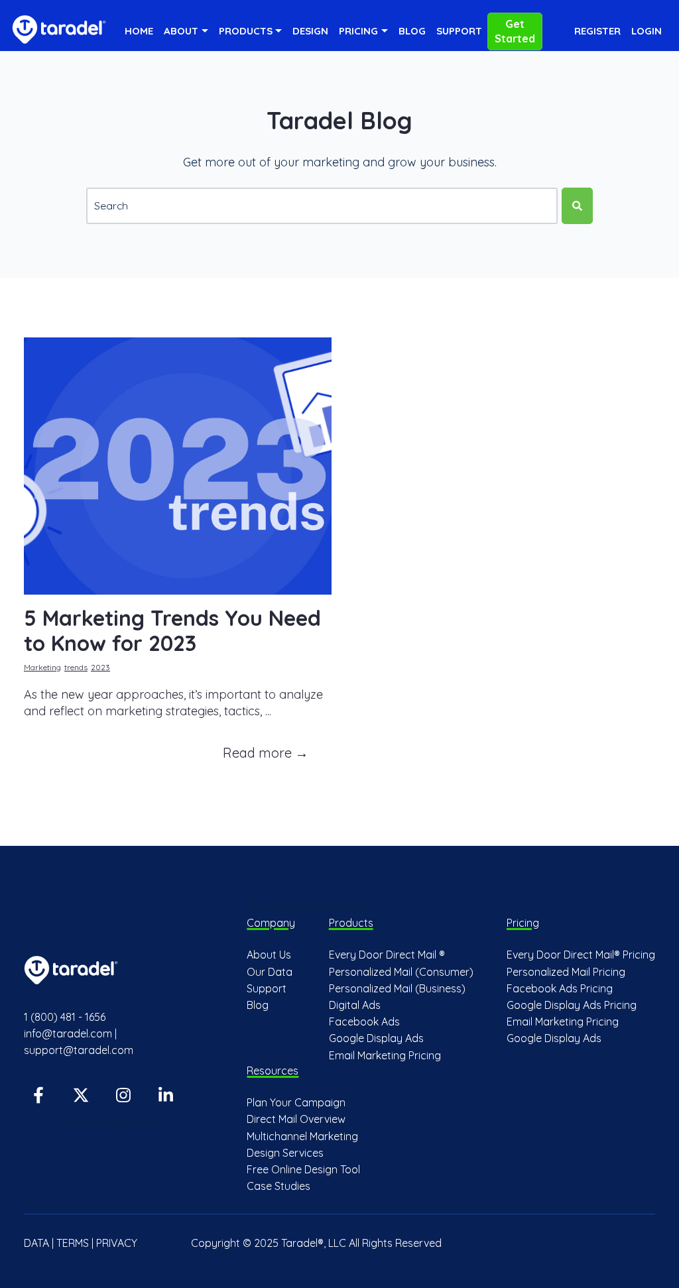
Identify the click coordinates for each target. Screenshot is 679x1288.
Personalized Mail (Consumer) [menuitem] (401, 971)
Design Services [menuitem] (285, 1152)
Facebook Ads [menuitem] (364, 1021)
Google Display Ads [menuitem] (376, 1038)
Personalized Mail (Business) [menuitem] (397, 988)
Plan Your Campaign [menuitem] (296, 1102)
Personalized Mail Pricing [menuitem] (566, 971)
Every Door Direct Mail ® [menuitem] (387, 954)
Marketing (42, 667)
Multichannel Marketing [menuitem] (302, 1136)
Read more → (265, 752)
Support (459, 31)
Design (310, 31)
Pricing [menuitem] (523, 922)
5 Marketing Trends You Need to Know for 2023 (172, 630)
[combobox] (322, 206)
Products (246, 31)
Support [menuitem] (266, 988)
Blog (412, 31)
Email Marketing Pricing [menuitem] (385, 1055)
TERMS (72, 1243)
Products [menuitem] (351, 922)
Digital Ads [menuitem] (355, 1005)
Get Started (515, 31)
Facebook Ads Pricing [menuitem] (560, 988)
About (181, 31)
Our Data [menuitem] (269, 971)
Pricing (358, 31)
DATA (36, 1243)
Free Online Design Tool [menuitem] (303, 1169)
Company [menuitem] (271, 922)
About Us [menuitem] (269, 954)
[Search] (577, 206)
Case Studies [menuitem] (278, 1186)
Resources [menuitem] (272, 1070)
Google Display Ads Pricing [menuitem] (572, 1005)
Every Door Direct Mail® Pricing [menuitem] (581, 954)
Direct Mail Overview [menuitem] (296, 1119)
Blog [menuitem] (258, 1005)
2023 (100, 667)
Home (139, 31)
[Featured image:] (178, 590)
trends (76, 667)
